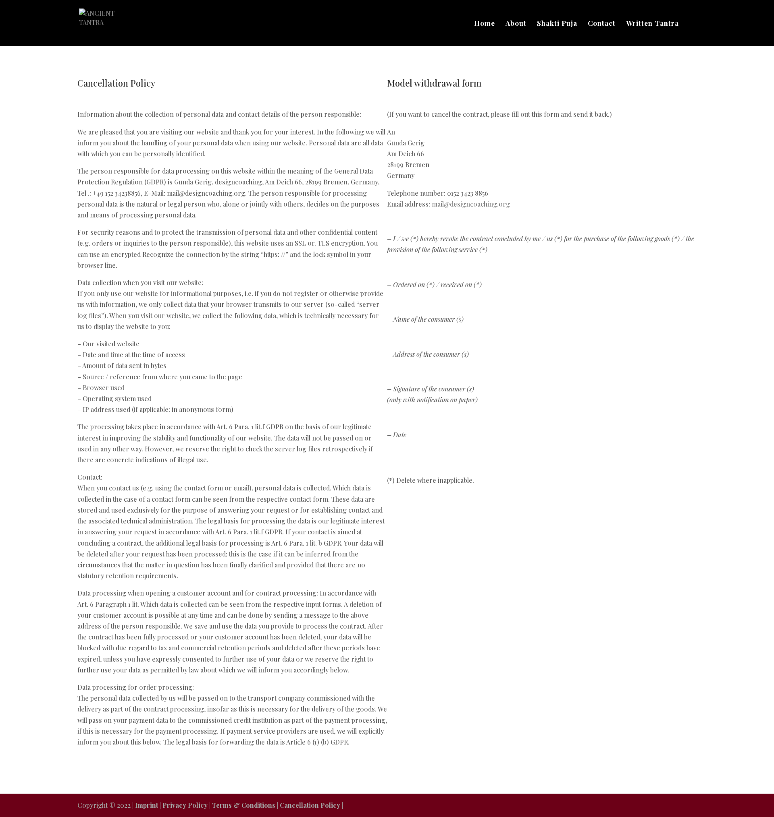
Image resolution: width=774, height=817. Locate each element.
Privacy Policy (185, 805)
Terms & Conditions (244, 805)
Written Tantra (652, 23)
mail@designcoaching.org (471, 204)
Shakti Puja (557, 23)
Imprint (147, 805)
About (516, 23)
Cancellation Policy (311, 805)
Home (484, 23)
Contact (602, 23)
